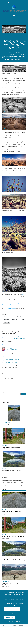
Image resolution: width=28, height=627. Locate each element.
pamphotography (9, 348)
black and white (13, 54)
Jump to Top (9, 617)
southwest (12, 59)
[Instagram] (8, 2)
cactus (3, 56)
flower (17, 56)
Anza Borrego (5, 54)
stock (16, 59)
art (8, 54)
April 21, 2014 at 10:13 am (19, 338)
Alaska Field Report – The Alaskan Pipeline (11, 447)
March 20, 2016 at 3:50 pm (11, 362)
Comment (21, 387)
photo (18, 57)
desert (14, 56)
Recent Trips (4, 422)
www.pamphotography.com (10, 308)
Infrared (4, 57)
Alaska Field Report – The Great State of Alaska (11, 424)
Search (3, 392)
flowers (20, 56)
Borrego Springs (19, 54)
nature (15, 57)
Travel (9, 422)
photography (22, 57)
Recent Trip (7, 59)
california (7, 56)
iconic (23, 56)
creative (11, 56)
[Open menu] (25, 2)
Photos (3, 59)
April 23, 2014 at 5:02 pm (11, 349)
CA (24, 54)
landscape (8, 57)
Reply (3, 344)
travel (18, 59)
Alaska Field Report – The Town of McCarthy (11, 470)
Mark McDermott (17, 336)
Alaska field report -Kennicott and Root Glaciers (10, 584)
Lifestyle (12, 57)
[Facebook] (6, 2)
